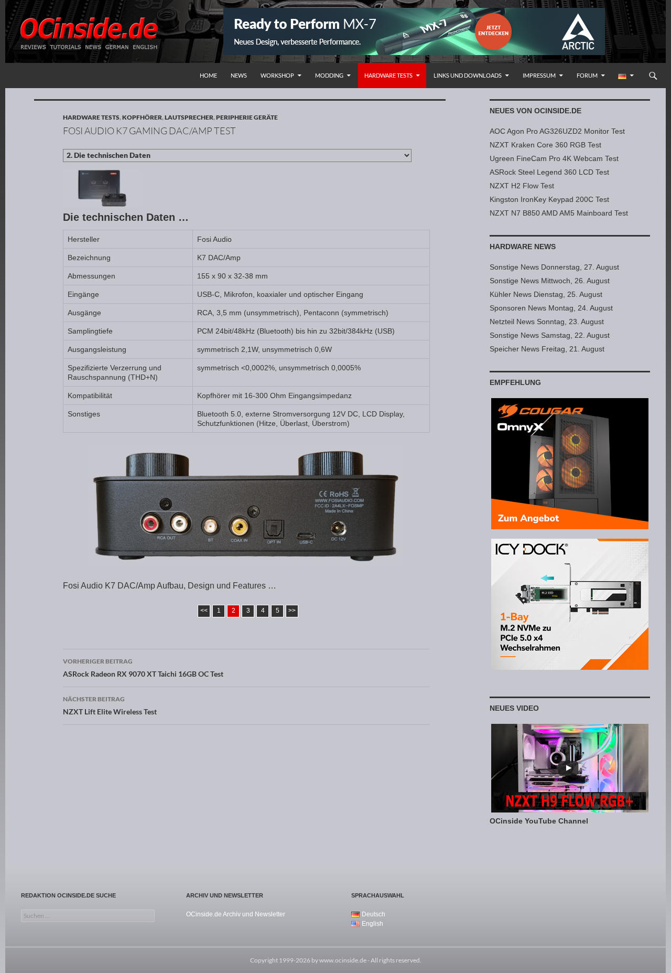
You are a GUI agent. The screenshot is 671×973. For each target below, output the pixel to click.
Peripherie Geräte (247, 117)
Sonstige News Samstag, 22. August (550, 335)
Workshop (277, 75)
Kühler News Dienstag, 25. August (546, 294)
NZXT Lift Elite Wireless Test (110, 705)
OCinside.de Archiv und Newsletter (235, 914)
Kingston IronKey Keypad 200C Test (549, 199)
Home (208, 75)
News (239, 75)
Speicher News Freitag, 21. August (547, 349)
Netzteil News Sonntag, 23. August (547, 321)
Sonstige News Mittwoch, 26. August (550, 280)
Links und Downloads (468, 75)
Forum (587, 75)
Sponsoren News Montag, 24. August (551, 308)
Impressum (539, 75)
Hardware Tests (388, 75)
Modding (329, 75)
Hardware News (523, 246)
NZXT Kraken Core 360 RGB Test (545, 145)
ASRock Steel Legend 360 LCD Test (549, 172)
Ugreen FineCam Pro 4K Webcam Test (554, 158)
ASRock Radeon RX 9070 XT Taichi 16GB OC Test (143, 667)
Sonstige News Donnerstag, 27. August (554, 267)
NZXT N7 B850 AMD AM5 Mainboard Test (559, 213)
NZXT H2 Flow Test (522, 185)
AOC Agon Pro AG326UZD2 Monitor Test (557, 131)
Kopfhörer (142, 117)
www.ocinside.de (342, 960)
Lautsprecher (189, 117)
